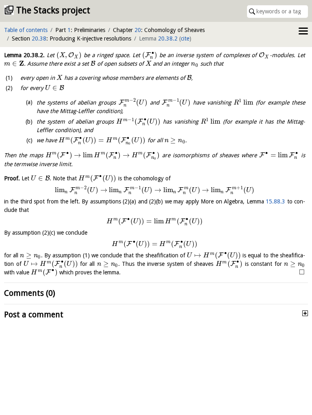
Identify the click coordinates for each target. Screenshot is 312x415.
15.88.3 (275, 201)
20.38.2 (168, 38)
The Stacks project (53, 10)
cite (185, 38)
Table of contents (26, 30)
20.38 (39, 38)
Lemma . (24, 55)
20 (137, 30)
